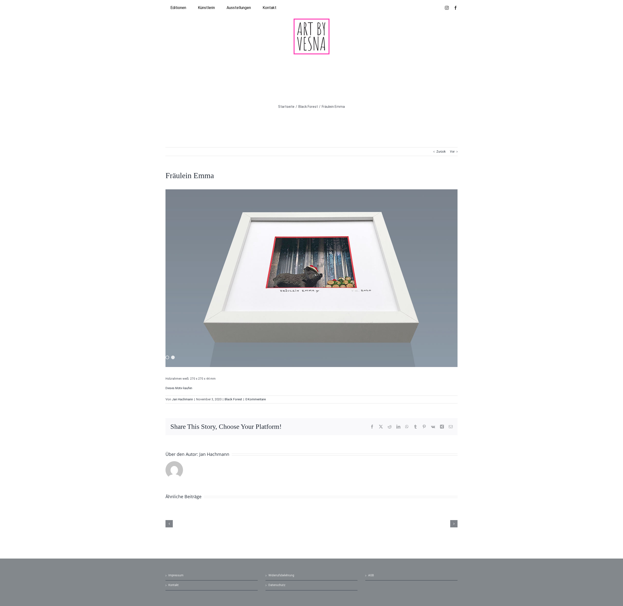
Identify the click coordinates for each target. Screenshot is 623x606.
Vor (452, 151)
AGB (371, 575)
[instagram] (447, 8)
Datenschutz (276, 585)
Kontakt (173, 585)
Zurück (441, 151)
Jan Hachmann (182, 399)
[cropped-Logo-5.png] (311, 19)
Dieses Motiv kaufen (178, 388)
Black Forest (233, 399)
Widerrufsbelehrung (281, 575)
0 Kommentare (255, 399)
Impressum (175, 575)
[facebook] (456, 8)
